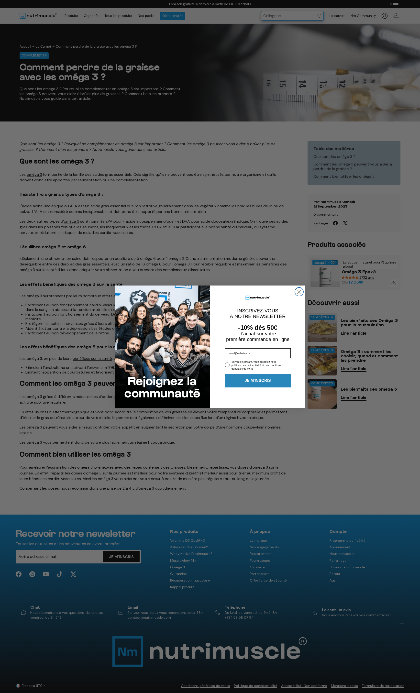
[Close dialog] (299, 291)
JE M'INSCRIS (258, 380)
